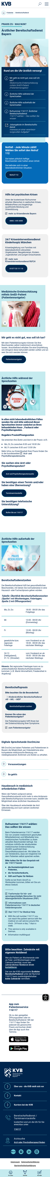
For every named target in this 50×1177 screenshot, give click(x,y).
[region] (45, 63)
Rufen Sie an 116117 (14, 512)
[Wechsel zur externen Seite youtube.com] (13, 1153)
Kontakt (39, 1175)
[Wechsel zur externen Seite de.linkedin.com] (29, 1153)
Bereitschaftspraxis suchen (21, 706)
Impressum (15, 1162)
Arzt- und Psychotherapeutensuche (17, 454)
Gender (25, 1175)
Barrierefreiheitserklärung (25, 1166)
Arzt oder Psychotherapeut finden (29, 1142)
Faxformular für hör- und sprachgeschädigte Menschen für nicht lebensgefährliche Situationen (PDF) (23, 896)
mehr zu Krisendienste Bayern (22, 213)
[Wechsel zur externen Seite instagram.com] (21, 1153)
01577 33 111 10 (16, 269)
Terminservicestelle (14, 493)
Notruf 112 (14, 175)
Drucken (10, 1175)
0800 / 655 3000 (16, 221)
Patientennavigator (14, 359)
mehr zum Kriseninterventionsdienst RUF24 (20, 260)
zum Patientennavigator (19, 728)
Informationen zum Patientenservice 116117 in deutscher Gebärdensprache (22, 905)
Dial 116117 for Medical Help (21, 912)
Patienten (10, 13)
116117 (17, 1129)
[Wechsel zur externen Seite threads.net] (36, 1153)
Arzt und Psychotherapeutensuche (20, 474)
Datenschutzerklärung (30, 1162)
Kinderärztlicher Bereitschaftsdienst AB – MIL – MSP (23, 698)
